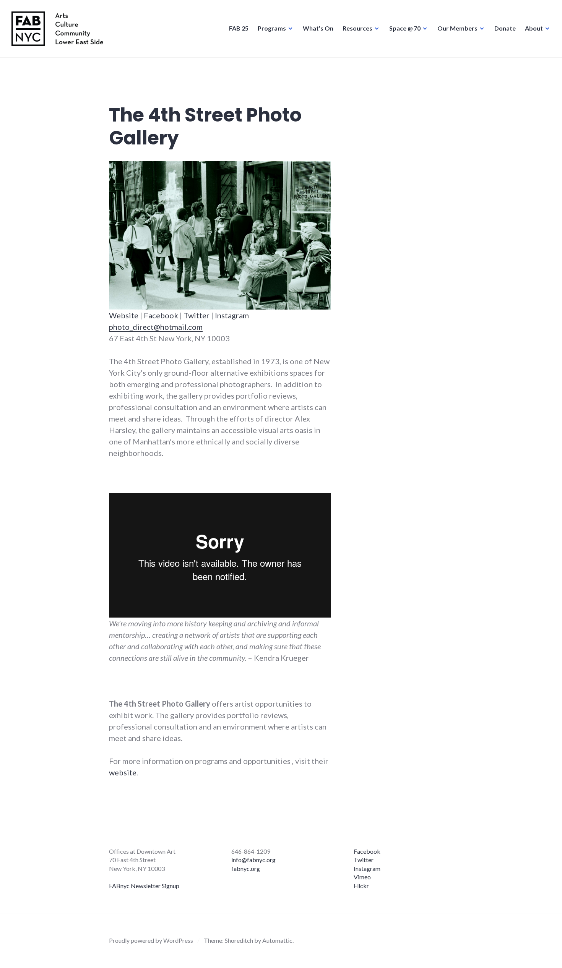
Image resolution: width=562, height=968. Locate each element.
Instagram (232, 315)
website (122, 772)
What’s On (318, 28)
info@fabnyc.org (253, 859)
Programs (272, 28)
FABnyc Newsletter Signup (144, 885)
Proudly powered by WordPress (151, 940)
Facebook (161, 315)
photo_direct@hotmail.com (156, 326)
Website (123, 315)
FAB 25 (239, 28)
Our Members (457, 28)
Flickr (361, 885)
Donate (505, 28)
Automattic (277, 940)
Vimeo (362, 876)
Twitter (197, 315)
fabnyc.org (245, 868)
